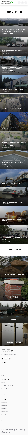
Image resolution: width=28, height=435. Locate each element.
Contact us (4, 366)
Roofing (3, 382)
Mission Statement (5, 372)
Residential (4, 405)
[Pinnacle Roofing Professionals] (7, 350)
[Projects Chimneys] (14, 289)
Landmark (3, 421)
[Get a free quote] (22, 2)
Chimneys (3, 392)
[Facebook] (2, 358)
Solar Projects (4, 411)
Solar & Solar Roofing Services (9, 385)
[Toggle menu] (25, 2)
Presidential (4, 408)
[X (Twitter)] (6, 358)
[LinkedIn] (9, 358)
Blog (2, 375)
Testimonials (4, 369)
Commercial (4, 402)
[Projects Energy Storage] (14, 334)
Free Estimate (4, 395)
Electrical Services (6, 389)
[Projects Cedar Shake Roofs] (14, 267)
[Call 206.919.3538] (19, 2)
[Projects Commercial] (14, 312)
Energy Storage (5, 414)
